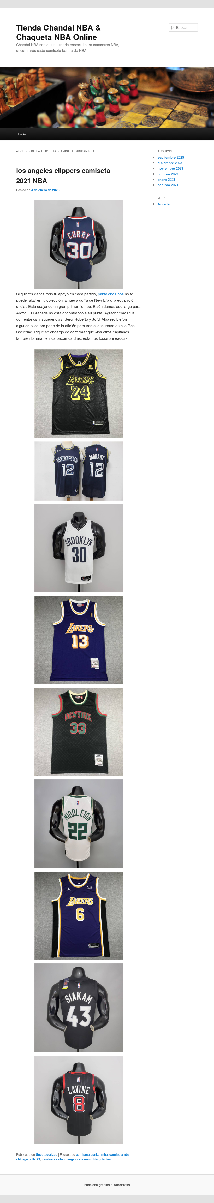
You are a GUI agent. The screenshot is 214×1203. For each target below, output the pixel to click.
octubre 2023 (168, 173)
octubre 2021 (168, 184)
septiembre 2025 (171, 157)
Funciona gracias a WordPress (107, 1184)
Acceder (164, 203)
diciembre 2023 (170, 162)
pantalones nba (111, 293)
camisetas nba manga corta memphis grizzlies (76, 1159)
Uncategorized (46, 1154)
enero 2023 (166, 179)
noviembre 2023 (170, 168)
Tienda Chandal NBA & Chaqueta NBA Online (58, 32)
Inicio (22, 134)
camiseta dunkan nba (92, 1154)
